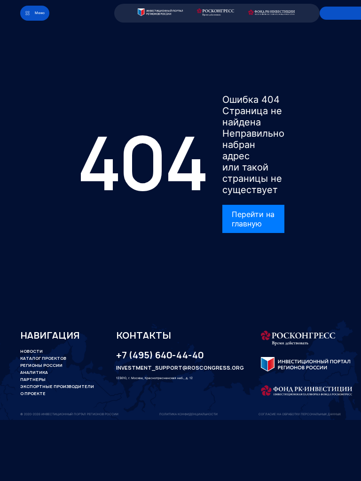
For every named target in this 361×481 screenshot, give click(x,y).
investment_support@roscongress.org (172, 368)
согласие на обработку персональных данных (300, 414)
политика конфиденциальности (188, 414)
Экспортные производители (57, 386)
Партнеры (33, 379)
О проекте (33, 393)
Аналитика (34, 372)
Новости (31, 351)
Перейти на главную (253, 218)
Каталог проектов (43, 358)
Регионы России (41, 365)
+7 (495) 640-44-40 (160, 355)
